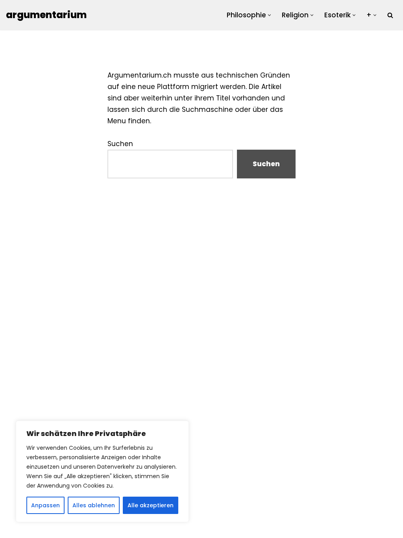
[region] (102, 471)
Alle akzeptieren (151, 505)
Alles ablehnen (93, 505)
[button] (269, 15)
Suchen (120, 143)
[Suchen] (390, 15)
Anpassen (45, 505)
